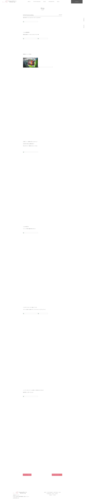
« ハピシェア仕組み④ (27, 474)
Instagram (83, 19)
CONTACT (77, 1)
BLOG (58, 1)
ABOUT (29, 1)
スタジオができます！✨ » (57, 474)
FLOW (44, 1)
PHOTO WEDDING (36, 1)
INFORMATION (51, 1)
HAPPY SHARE (56, 492)
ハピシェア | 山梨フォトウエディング (9, 1)
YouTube (83, 26)
